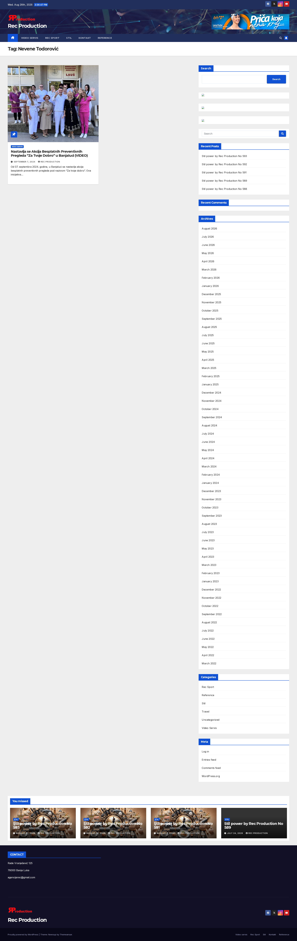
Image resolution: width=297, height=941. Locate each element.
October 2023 (210, 507)
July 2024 (208, 433)
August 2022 (209, 622)
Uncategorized (210, 719)
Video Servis (17, 147)
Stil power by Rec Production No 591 (224, 172)
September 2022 (212, 614)
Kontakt (85, 38)
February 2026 (211, 277)
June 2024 (208, 441)
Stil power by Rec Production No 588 (224, 188)
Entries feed (209, 759)
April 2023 (208, 556)
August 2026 (209, 228)
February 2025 (211, 376)
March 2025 (209, 368)
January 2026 (210, 286)
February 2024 (211, 474)
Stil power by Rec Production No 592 (224, 164)
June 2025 (208, 343)
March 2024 (209, 466)
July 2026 (208, 236)
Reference (105, 38)
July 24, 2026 (235, 833)
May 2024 (208, 450)
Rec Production (27, 26)
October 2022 (210, 606)
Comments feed (211, 767)
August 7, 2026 (166, 833)
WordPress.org (211, 776)
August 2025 (209, 327)
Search (206, 68)
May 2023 (208, 548)
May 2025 (208, 351)
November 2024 (212, 400)
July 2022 (208, 630)
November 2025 (211, 302)
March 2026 (209, 269)
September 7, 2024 (25, 162)
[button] (280, 37)
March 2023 (209, 564)
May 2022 (208, 647)
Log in (205, 751)
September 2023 (212, 515)
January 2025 (210, 384)
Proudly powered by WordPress (23, 934)
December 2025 (211, 294)
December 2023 (211, 491)
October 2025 (210, 310)
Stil (69, 38)
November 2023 (211, 499)
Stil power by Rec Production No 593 (224, 156)
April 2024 (208, 458)
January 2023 (210, 581)
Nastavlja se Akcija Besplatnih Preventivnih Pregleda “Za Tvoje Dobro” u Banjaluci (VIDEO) (49, 153)
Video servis (29, 38)
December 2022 (211, 589)
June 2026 (208, 244)
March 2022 (209, 663)
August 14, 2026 (96, 833)
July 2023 (208, 532)
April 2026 (208, 261)
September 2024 (212, 417)
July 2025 (208, 335)
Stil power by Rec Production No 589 (224, 180)
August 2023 (209, 523)
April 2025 (208, 359)
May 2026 (208, 253)
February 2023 (211, 573)
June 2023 (208, 540)
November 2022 (211, 597)
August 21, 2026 (26, 833)
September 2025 (212, 318)
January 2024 (210, 482)
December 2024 (211, 392)
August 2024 (209, 425)
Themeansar (66, 934)
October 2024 (210, 409)
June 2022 (208, 638)
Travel (205, 711)
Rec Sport (52, 38)
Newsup (52, 934)
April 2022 (208, 655)
